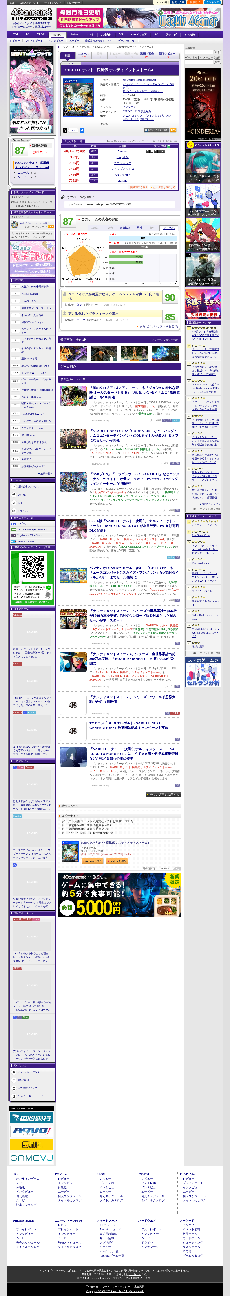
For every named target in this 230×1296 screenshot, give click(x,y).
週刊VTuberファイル (32, 322)
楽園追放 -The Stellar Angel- (206, 603)
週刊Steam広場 (29, 358)
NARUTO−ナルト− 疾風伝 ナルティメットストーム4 (115, 842)
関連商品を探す (139, 187)
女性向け (106, 34)
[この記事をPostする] (65, 130)
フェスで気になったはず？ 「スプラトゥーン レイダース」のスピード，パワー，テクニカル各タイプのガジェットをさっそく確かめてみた (32, 854)
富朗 (79, 304)
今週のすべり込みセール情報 (36, 350)
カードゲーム (191, 1238)
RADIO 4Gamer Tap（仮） (35, 365)
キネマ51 (26, 459)
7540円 (74, 174)
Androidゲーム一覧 (112, 1255)
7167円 (74, 157)
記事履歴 (195, 2)
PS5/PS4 (57, 35)
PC (27, 34)
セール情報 (107, 1238)
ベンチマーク (150, 1246)
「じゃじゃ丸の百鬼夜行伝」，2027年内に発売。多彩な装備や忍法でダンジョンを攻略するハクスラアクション (206, 353)
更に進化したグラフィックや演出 (93, 313)
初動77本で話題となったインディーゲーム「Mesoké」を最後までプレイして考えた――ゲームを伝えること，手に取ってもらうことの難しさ (32, 903)
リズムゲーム (191, 1246)
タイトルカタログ (69, 1200)
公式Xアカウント (29, 2)
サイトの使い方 (53, 2)
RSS (12, 2)
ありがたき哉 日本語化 (34, 442)
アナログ (171, 34)
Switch (74, 34)
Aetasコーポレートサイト (32, 1096)
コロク (81, 320)
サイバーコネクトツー (136, 91)
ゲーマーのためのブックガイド (36, 381)
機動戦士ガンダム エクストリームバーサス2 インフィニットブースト (205, 577)
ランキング (212, 2)
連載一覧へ (46, 473)
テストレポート (151, 1229)
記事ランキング (26, 1205)
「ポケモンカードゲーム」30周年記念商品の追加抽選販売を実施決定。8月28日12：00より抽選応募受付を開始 (205, 441)
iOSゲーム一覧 (109, 1251)
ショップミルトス (122, 169)
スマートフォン (107, 1220)
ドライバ (23, 510)
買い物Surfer (28, 435)
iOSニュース (108, 1225)
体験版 (20, 1187)
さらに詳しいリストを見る (158, 326)
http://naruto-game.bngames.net (139, 79)
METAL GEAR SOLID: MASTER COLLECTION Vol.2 (206, 632)
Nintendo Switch (26, 541)
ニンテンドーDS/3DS (68, 1220)
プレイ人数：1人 (154, 115)
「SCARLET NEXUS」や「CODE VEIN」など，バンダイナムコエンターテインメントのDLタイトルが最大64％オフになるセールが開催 (134, 435)
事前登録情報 (108, 1233)
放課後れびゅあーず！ (33, 466)
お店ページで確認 (74, 151)
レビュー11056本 (22, 26)
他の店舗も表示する (164, 187)
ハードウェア (139, 34)
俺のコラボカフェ (31, 396)
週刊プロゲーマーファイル (36, 308)
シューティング (193, 1242)
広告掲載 (139, 1286)
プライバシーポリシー (30, 1071)
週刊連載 (22, 1196)
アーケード (187, 1220)
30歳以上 (125, 227)
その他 (187, 1251)
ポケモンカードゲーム (204, 525)
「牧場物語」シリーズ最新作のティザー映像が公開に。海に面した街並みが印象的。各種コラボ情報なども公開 (205, 423)
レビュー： (41, 226)
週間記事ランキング (29, 486)
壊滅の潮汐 (198, 646)
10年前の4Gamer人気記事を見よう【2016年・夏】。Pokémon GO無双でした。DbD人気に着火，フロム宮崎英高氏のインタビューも (32, 702)
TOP (15, 34)
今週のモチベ (28, 301)
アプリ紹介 (107, 1242)
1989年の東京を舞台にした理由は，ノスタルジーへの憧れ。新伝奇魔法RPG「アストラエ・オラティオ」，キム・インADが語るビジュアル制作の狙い (32, 957)
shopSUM (123, 157)
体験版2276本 (43, 26)
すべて (169, 228)
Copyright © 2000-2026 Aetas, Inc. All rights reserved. (115, 1291)
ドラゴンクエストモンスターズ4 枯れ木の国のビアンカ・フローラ (205, 549)
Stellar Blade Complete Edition (205, 617)
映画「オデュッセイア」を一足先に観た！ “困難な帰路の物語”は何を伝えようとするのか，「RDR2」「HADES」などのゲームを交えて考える (32, 653)
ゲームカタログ (126, 40)
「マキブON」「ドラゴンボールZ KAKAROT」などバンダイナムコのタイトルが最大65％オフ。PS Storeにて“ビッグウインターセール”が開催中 (134, 478)
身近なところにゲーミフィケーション (36, 450)
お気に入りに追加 (158, 130)
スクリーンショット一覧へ (165, 340)
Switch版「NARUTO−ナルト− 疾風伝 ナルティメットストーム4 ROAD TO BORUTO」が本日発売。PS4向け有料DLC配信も (134, 525)
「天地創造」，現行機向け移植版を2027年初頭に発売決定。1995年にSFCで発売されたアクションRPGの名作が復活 (206, 370)
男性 (139, 227)
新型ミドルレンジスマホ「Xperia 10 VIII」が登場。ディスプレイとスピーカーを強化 (205, 476)
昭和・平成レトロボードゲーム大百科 (36, 405)
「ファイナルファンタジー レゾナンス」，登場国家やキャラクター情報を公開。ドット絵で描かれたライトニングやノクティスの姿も (205, 406)
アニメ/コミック (132, 115)
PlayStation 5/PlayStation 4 (31, 535)
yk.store (122, 180)
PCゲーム (22, 523)
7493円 (74, 169)
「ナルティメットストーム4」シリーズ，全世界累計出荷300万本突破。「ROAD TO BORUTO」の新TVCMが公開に (132, 658)
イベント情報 (191, 1229)
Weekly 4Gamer (29, 293)
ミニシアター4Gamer (32, 428)
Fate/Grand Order (201, 535)
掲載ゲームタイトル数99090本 (31, 23)
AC (156, 34)
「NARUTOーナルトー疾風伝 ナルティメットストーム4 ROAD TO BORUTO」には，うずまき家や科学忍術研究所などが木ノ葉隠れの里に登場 (133, 753)
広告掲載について (28, 1088)
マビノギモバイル (202, 591)
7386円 (74, 163)
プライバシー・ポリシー (116, 1286)
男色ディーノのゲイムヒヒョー (36, 331)
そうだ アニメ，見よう (34, 372)
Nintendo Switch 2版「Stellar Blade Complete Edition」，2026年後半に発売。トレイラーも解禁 (205, 388)
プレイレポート (34, 40)
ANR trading (122, 174)
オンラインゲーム (28, 1178)
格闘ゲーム (190, 1233)
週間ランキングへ (211, 504)
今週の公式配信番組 (32, 315)
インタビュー (56, 40)
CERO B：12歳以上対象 (137, 111)
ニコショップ (122, 163)
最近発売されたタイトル (98, 40)
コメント (73, 130)
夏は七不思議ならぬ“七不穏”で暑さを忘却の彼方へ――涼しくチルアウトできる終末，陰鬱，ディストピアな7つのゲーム (31, 750)
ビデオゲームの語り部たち (36, 420)
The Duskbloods (200, 563)
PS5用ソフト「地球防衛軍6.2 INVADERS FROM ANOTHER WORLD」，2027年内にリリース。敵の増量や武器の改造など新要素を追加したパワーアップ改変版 (206, 335)
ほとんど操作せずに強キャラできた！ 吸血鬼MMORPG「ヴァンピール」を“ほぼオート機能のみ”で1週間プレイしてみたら (32, 805)
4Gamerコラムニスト (32, 413)
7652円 (74, 180)
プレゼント (24, 494)
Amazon (122, 151)
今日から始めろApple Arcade (37, 389)
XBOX (41, 34)
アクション (129, 107)
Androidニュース (110, 1229)
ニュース (23, 172)
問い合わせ (73, 2)
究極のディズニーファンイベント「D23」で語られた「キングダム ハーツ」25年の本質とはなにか (31, 1055)
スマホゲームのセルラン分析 (36, 340)
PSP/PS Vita (187, 1174)
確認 (93, 151)
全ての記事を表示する (164, 794)
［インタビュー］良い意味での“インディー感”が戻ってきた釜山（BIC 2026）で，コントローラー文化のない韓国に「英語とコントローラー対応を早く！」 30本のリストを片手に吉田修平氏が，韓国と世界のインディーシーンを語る (32, 1006)
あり (93, 157)
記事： (29, 226)
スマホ (90, 34)
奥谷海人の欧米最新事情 (35, 286)
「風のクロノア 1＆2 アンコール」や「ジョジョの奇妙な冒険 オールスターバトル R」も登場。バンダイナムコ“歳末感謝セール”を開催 (134, 392)
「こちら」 (135, 1274)
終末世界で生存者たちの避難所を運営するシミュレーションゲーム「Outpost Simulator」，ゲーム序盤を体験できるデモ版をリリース (205, 459)
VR (121, 34)
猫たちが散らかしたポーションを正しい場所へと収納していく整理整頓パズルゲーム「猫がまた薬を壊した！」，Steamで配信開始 (205, 494)
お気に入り (178, 2)
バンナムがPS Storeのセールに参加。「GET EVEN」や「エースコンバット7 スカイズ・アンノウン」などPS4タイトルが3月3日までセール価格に (134, 572)
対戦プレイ (147, 119)
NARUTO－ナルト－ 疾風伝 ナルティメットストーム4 (36, 223)
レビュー (15, 40)
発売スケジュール (69, 1196)
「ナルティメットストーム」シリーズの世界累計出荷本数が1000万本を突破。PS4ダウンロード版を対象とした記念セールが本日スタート (133, 615)
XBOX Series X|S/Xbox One (32, 529)
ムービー (74, 40)
